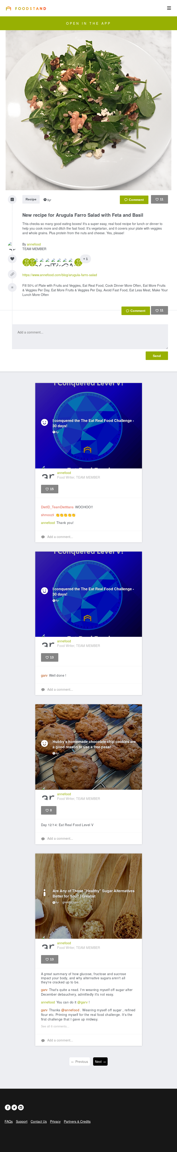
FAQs (9, 1121)
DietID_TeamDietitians (57, 507)
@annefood (70, 1010)
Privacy (55, 1121)
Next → (100, 1061)
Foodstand (26, 8)
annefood (34, 244)
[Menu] (169, 8)
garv (44, 675)
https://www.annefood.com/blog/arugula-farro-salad (59, 274)
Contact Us (39, 1121)
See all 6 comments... (55, 1026)
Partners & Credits (77, 1121)
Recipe (31, 199)
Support (21, 1121)
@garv (82, 1002)
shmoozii (47, 514)
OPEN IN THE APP (88, 23)
